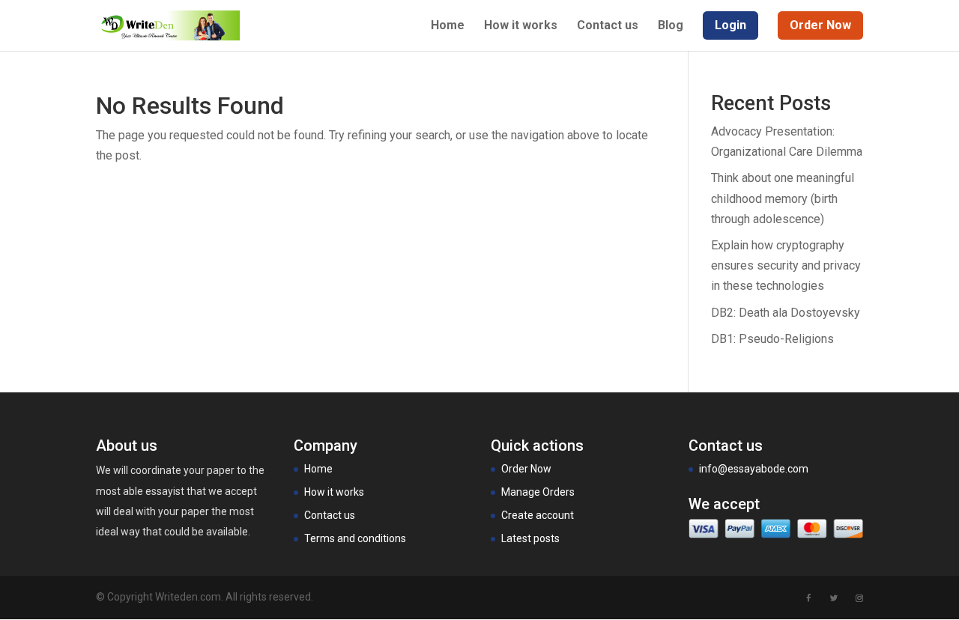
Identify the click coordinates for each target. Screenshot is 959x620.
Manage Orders (538, 492)
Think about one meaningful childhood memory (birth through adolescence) (782, 198)
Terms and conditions (355, 538)
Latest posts (530, 538)
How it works (520, 26)
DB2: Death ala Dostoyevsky (785, 313)
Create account (537, 515)
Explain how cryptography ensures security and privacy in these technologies (786, 265)
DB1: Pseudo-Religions (772, 339)
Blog (670, 26)
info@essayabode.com (753, 469)
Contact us (607, 26)
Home (448, 26)
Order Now (526, 469)
